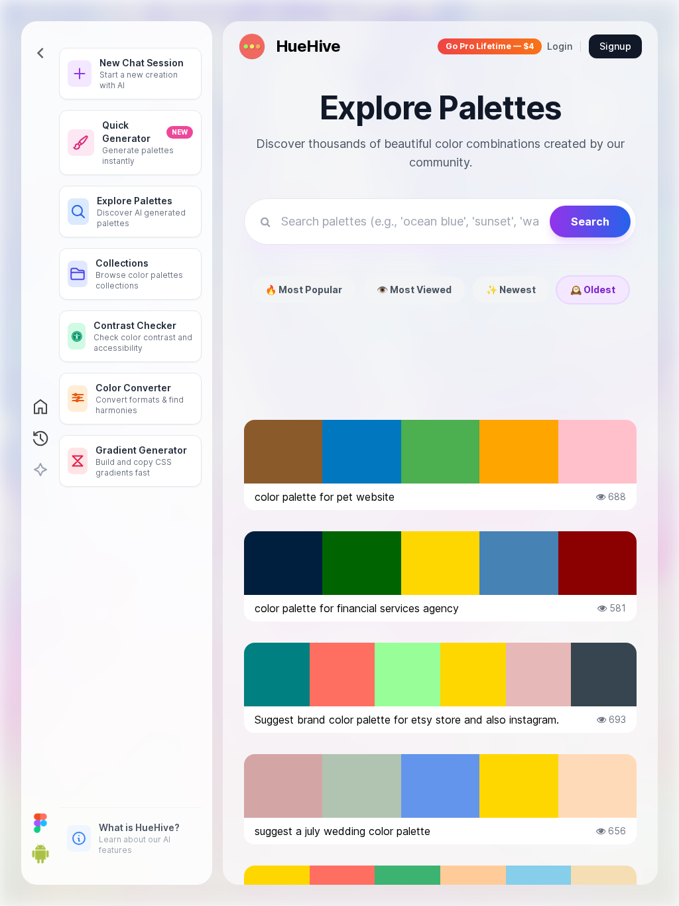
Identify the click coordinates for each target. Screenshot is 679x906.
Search (590, 221)
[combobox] (410, 221)
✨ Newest (511, 289)
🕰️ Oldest (592, 289)
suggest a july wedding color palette (342, 831)
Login (559, 46)
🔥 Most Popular (303, 289)
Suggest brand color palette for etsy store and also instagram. (407, 719)
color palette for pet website (325, 496)
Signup (615, 46)
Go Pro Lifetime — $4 (490, 46)
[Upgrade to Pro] (40, 470)
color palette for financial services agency (357, 608)
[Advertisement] (440, 372)
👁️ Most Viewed (414, 289)
